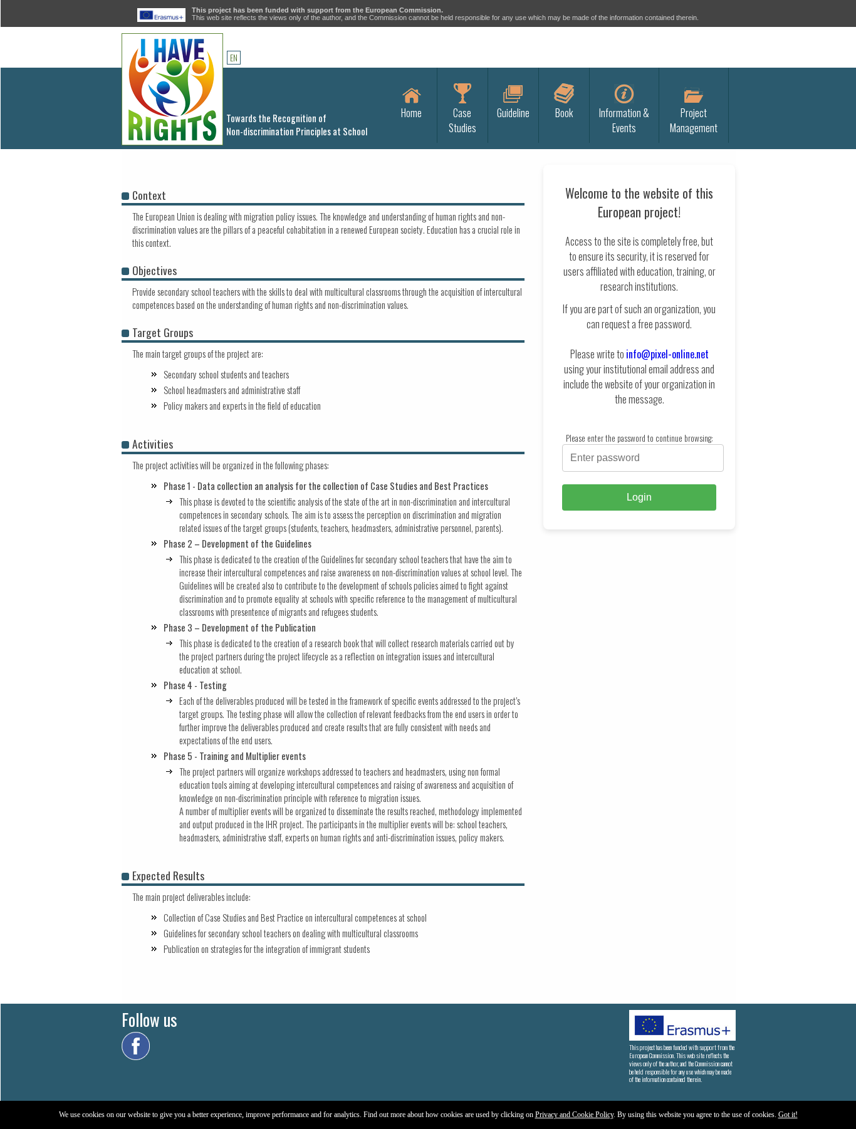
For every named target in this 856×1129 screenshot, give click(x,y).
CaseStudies (462, 120)
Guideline (513, 112)
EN (233, 57)
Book (564, 112)
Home (411, 112)
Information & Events (624, 120)
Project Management (694, 120)
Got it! (788, 1114)
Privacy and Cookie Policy (574, 1114)
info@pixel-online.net (667, 354)
